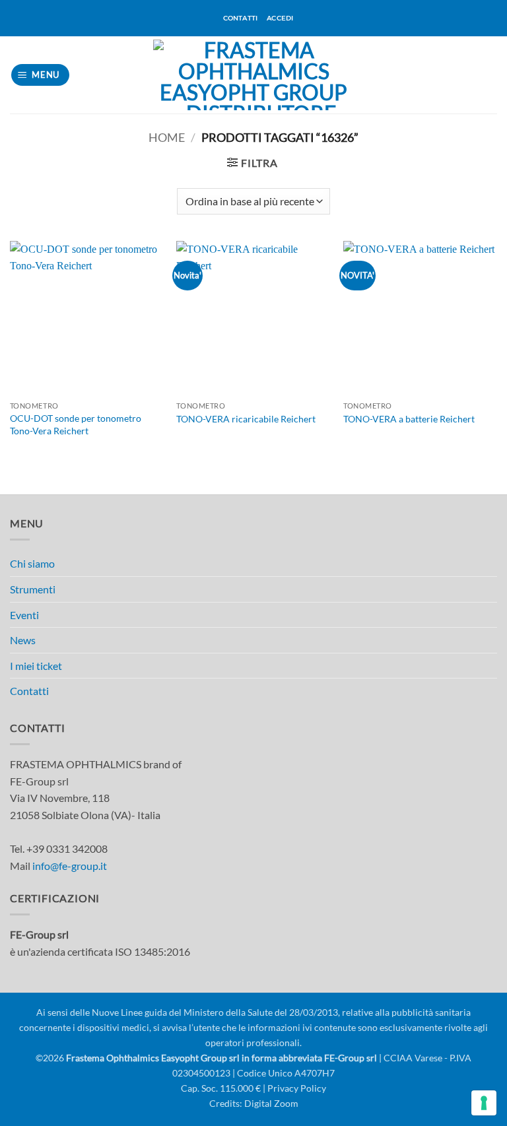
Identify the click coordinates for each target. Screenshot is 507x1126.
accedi (280, 18)
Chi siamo (32, 563)
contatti (240, 18)
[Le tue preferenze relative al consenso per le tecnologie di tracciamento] (483, 1102)
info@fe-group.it (69, 865)
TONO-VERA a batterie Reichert (409, 418)
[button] (40, 75)
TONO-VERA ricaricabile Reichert (246, 418)
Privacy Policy (296, 1088)
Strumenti (32, 589)
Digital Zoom (271, 1103)
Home (167, 137)
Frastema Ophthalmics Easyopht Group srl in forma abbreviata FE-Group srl (221, 1057)
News (23, 640)
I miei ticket (36, 665)
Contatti (29, 690)
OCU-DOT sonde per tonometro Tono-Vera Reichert (75, 424)
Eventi (24, 615)
